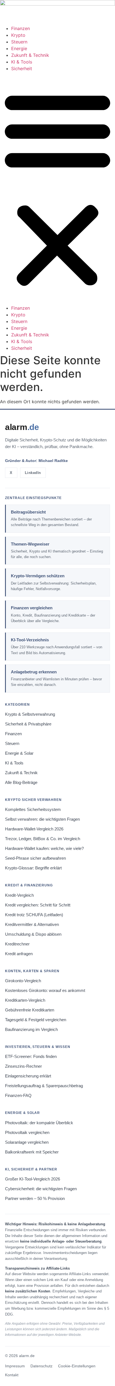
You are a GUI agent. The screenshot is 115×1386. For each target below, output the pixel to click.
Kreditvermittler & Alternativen (32, 924)
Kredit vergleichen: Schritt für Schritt (37, 905)
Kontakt (11, 1375)
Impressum (15, 1366)
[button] (57, 188)
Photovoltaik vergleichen (27, 1132)
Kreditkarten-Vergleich (25, 1000)
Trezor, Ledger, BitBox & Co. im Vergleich (42, 839)
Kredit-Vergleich (19, 895)
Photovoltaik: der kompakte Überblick (39, 1123)
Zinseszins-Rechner (23, 1066)
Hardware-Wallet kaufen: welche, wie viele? (44, 848)
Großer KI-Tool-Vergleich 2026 (32, 1179)
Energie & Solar (19, 753)
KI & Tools (21, 62)
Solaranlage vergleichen (27, 1142)
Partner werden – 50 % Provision (35, 1198)
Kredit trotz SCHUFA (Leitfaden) (34, 915)
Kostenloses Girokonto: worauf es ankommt (45, 990)
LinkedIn (33, 473)
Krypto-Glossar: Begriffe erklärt (33, 868)
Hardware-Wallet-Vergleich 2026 (34, 829)
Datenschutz (41, 1366)
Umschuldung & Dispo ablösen (33, 934)
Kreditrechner (17, 944)
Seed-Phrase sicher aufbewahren (35, 858)
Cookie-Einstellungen (76, 1366)
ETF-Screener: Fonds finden (31, 1056)
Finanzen (20, 28)
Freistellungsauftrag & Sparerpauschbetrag (44, 1086)
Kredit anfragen (19, 954)
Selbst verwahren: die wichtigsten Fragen (42, 819)
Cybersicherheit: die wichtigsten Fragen (41, 1189)
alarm (22, 427)
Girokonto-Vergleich (23, 981)
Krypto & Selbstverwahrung (30, 714)
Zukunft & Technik (30, 55)
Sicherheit (21, 68)
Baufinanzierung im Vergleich (31, 1029)
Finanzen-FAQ (18, 1095)
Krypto (18, 35)
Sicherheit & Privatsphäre (28, 724)
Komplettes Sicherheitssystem (33, 809)
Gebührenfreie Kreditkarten (29, 1010)
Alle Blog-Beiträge (21, 782)
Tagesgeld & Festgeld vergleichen (35, 1020)
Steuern (19, 42)
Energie (19, 48)
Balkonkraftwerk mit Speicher (32, 1152)
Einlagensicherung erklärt (28, 1076)
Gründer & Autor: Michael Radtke (36, 460)
